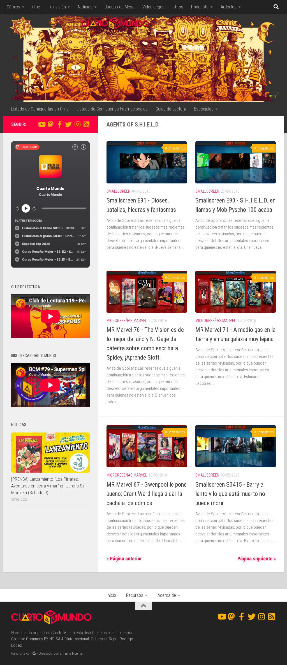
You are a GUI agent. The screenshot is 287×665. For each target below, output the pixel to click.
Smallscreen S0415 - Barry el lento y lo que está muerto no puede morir (230, 494)
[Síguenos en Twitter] (68, 124)
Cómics (13, 7)
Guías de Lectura (171, 109)
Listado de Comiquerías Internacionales (112, 109)
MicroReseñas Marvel (127, 320)
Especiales (204, 109)
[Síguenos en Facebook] (59, 124)
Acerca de (167, 595)
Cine (36, 7)
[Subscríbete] (86, 124)
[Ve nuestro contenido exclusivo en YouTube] (41, 124)
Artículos (229, 7)
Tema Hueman (74, 653)
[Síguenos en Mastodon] (50, 124)
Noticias (85, 7)
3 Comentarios (264, 432)
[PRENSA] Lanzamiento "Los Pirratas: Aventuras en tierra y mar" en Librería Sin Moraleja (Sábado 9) (48, 485)
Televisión (57, 7)
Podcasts (200, 7)
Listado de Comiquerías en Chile (40, 109)
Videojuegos (153, 7)
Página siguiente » (256, 559)
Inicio (111, 595)
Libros (177, 7)
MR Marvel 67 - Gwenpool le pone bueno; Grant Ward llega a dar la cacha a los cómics (147, 494)
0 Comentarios (175, 148)
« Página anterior (124, 559)
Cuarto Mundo (63, 632)
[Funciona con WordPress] (34, 653)
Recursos (134, 595)
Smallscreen (118, 191)
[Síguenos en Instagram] (77, 124)
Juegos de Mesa (120, 7)
